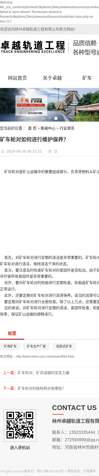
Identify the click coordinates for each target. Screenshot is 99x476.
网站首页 (17, 78)
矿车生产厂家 (36, 346)
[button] (43, 118)
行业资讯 (67, 128)
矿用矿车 (10, 346)
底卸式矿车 (64, 346)
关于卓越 (52, 78)
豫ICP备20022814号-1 (52, 471)
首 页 (32, 128)
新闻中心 (48, 128)
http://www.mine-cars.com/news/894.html (45, 356)
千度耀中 (89, 471)
